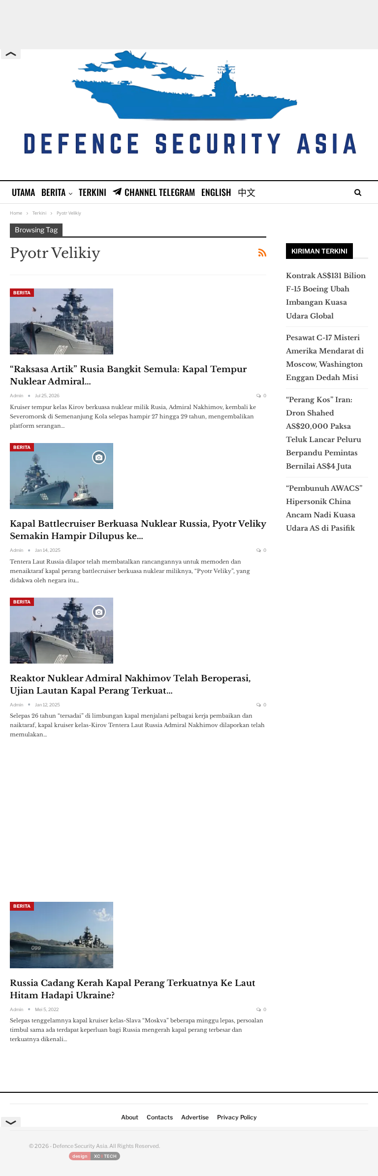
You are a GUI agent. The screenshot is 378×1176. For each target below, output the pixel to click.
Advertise (195, 1117)
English (216, 192)
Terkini (92, 192)
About (129, 1117)
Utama (23, 192)
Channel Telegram (160, 192)
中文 (246, 192)
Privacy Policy (237, 1117)
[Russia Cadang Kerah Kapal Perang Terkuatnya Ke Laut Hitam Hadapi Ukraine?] (61, 935)
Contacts (160, 1117)
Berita (53, 192)
